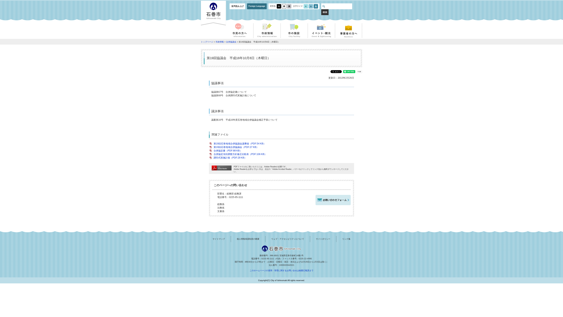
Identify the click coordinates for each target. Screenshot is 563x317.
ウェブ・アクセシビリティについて (287, 239)
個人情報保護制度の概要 (248, 239)
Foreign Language (257, 6)
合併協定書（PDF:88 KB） (228, 150)
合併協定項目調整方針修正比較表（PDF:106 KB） (240, 154)
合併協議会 (231, 42)
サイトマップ (219, 239)
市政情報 (220, 42)
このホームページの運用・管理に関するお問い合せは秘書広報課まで (281, 270)
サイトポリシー (323, 239)
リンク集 (346, 239)
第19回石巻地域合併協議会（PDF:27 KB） (236, 147)
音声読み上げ (237, 6)
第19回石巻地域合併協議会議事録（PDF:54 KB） (240, 143)
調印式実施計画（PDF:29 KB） (230, 157)
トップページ (207, 42)
